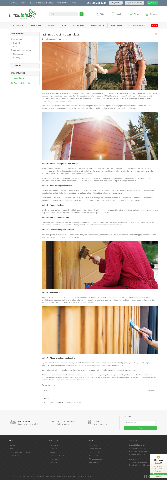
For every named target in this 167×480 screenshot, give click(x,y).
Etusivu (14, 3)
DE (78, 476)
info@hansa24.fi (141, 451)
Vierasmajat (18, 25)
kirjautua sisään (60, 402)
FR (74, 476)
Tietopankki (93, 445)
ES (92, 476)
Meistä (23, 3)
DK (66, 476)
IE (85, 476)
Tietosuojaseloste (95, 459)
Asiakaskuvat (62, 3)
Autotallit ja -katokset (73, 25)
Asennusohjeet (95, 449)
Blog (74, 3)
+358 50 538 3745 (95, 3)
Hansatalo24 (27, 476)
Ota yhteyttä (115, 3)
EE (70, 476)
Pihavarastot (97, 25)
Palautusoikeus (95, 455)
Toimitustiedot (94, 452)
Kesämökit (36, 25)
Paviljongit (116, 25)
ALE (155, 25)
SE (63, 476)
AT (89, 476)
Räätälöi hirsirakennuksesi (41, 3)
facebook (145, 476)
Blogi (11, 449)
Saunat (51, 25)
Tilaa (140, 428)
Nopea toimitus (137, 25)
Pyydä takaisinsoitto (134, 3)
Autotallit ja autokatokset (22, 50)
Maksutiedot (94, 462)
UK (82, 476)
